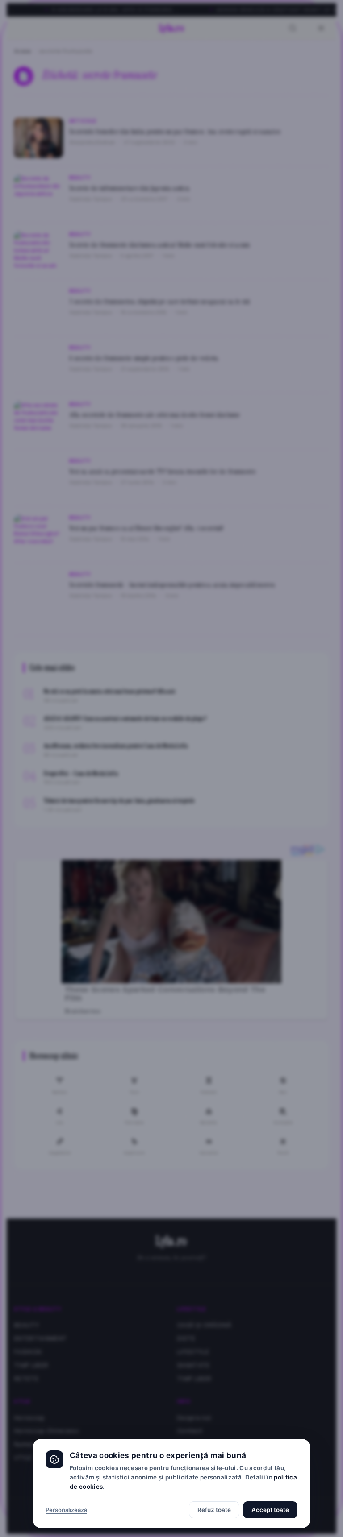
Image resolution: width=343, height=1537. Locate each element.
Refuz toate (214, 1509)
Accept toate (270, 1509)
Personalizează (66, 1509)
